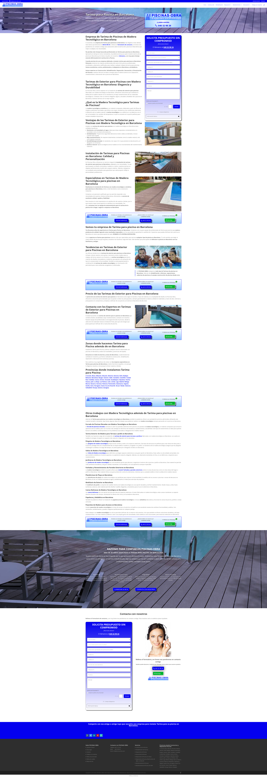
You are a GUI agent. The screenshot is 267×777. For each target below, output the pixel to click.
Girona (102, 380)
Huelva (128, 380)
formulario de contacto (125, 45)
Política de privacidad (92, 756)
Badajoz (125, 376)
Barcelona (95, 378)
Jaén (92, 382)
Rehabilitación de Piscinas (142, 749)
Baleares (88, 378)
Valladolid (89, 388)
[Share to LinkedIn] (94, 736)
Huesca (88, 382)
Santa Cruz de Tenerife (108, 386)
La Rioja (96, 382)
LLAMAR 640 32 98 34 (121, 589)
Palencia (105, 384)
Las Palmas (103, 382)
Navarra (93, 384)
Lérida (113, 382)
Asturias (116, 376)
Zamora (100, 388)
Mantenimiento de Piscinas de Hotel (144, 765)
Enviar (176, 106)
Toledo (122, 386)
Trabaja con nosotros (257, 5)
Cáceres (106, 378)
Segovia (126, 384)
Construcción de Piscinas (142, 747)
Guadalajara (115, 380)
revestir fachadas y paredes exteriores (130, 470)
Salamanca (119, 384)
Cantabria (116, 378)
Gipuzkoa (122, 380)
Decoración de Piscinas (141, 754)
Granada (107, 380)
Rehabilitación (219, 5)
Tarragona (97, 386)
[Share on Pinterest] (97, 736)
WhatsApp (169, 220)
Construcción (211, 5)
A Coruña (88, 376)
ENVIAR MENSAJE (121, 220)
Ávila (121, 376)
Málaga (126, 382)
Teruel (118, 386)
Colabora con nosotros (92, 754)
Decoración (246, 5)
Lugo (117, 382)
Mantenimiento (236, 5)
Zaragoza (106, 388)
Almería (110, 376)
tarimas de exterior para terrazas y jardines (128, 436)
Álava (93, 376)
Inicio (205, 5)
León (109, 382)
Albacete (99, 376)
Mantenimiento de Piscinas (142, 763)
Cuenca (97, 380)
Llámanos (122, 56)
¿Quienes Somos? (91, 747)
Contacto (263, 1)
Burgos (101, 378)
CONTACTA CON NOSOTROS (146, 589)
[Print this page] (101, 736)
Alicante (104, 376)
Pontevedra (112, 384)
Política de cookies (91, 759)
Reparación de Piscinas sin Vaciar (144, 756)
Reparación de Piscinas (141, 752)
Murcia (88, 384)
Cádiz (110, 378)
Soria (92, 386)
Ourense (99, 384)
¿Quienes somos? (256, 1)
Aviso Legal (89, 749)
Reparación (227, 5)
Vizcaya (95, 388)
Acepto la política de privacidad (155, 103)
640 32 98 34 (106, 45)
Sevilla (88, 386)
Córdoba (91, 380)
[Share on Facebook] (87, 736)
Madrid (121, 382)
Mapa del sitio (90, 761)
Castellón (123, 378)
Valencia (127, 386)
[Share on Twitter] (90, 736)
